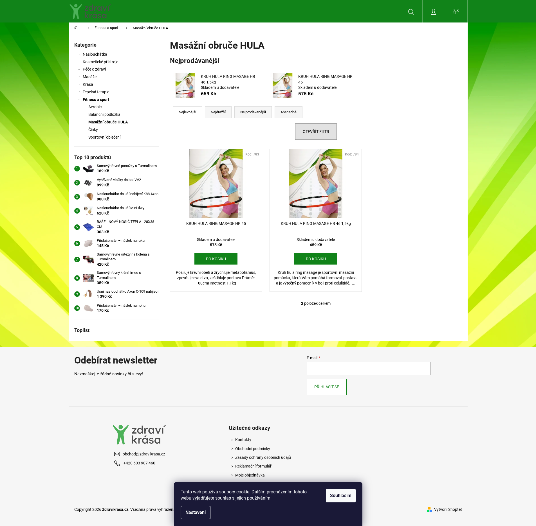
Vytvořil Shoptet (448, 509)
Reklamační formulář (253, 466)
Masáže (90, 77)
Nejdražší (218, 112)
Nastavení (195, 512)
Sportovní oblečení (104, 137)
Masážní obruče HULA (108, 122)
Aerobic (95, 107)
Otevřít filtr (316, 131)
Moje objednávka (250, 475)
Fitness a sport (96, 99)
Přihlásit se (326, 387)
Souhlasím (340, 495)
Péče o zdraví (94, 69)
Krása (88, 84)
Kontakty (243, 439)
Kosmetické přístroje (100, 62)
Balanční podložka (104, 114)
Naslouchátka (95, 54)
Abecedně (289, 112)
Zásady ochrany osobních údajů (263, 457)
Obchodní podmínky (252, 448)
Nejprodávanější (253, 112)
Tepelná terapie (96, 92)
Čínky (93, 129)
